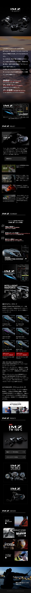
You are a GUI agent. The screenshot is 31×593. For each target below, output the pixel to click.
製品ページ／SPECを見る (12, 452)
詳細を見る (9, 158)
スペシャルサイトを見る (12, 457)
